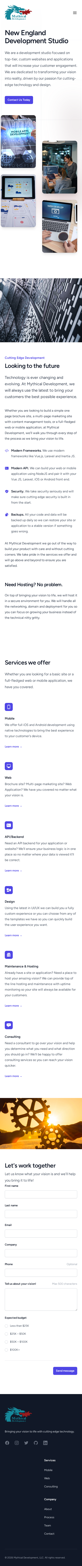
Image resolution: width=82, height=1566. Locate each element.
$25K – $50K (18, 1333)
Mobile (48, 1470)
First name (11, 1186)
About (48, 1509)
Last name (11, 1205)
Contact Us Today (19, 100)
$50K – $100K (19, 1341)
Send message (65, 1370)
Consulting (51, 1486)
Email (8, 1225)
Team (47, 1525)
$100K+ (15, 1349)
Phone (9, 1264)
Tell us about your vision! (20, 1284)
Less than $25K (19, 1325)
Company (11, 1244)
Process (49, 1517)
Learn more (13, 746)
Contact (49, 1533)
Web (47, 1478)
